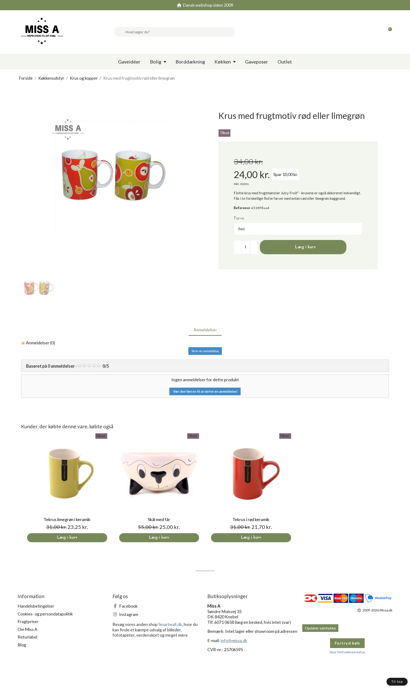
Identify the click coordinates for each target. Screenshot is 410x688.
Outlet (285, 61)
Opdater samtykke (320, 628)
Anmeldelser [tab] (205, 330)
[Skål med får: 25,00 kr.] (159, 488)
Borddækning (190, 61)
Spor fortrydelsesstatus (347, 652)
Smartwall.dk (170, 624)
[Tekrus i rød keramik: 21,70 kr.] (251, 488)
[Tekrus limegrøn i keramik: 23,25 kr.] (67, 488)
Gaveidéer (129, 61)
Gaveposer (256, 61)
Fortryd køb (347, 643)
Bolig (155, 61)
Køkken (222, 61)
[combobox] (178, 32)
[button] (388, 32)
